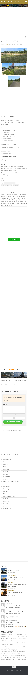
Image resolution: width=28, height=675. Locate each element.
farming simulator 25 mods (13, 634)
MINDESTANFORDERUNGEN (6, 651)
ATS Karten (6, 484)
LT (9, 649)
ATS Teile (5, 506)
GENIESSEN (7, 647)
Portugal (13, 653)
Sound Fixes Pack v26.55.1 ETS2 (16, 577)
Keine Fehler (20, 647)
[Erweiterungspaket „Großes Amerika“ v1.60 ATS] (4, 592)
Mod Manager (16, 185)
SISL (23, 653)
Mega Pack (14, 649)
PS (17, 653)
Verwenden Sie (19, 655)
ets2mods (5, 44)
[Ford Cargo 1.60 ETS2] (4, 571)
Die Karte (19, 638)
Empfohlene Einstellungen (6, 185)
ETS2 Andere (6, 479)
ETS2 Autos (6, 462)
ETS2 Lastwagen (7, 459)
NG (4, 653)
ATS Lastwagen (7, 486)
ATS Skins (5, 503)
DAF (5, 638)
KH (24, 647)
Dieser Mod (6, 640)
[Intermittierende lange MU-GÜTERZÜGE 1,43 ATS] (7, 375)
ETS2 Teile (5, 474)
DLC (12, 641)
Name (4, 415)
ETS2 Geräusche (7, 476)
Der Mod (13, 638)
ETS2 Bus (5, 467)
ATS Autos (5, 491)
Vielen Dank (25, 655)
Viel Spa (2, 657)
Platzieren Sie (8, 653)
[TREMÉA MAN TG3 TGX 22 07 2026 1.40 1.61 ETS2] (4, 585)
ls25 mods (3, 636)
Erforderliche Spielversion (5, 642)
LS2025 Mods (23, 634)
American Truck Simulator (10, 183)
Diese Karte (24, 638)
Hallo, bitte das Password (13, 618)
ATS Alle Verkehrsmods (9, 496)
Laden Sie (3, 649)
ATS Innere (5, 498)
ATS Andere (4, 37)
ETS (21, 643)
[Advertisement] (14, 21)
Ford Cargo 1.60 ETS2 (14, 571)
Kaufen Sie (15, 647)
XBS (19, 657)
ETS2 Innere (6, 469)
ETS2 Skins (5, 471)
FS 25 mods (23, 657)
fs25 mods (3, 634)
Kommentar (6, 404)
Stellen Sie (12, 655)
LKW (7, 648)
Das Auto (8, 638)
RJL (18, 653)
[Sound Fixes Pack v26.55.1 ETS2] (4, 578)
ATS (25, 636)
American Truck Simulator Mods (11, 481)
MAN (11, 649)
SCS (20, 653)
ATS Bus (5, 494)
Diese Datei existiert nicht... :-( (14, 622)
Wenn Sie (8, 657)
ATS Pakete (6, 501)
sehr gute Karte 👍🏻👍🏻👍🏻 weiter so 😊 (16, 626)
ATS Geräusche (6, 508)
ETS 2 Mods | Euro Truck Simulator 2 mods (11, 2)
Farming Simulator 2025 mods (8, 659)
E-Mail (16, 415)
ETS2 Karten (6, 457)
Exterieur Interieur (17, 645)
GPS (12, 647)
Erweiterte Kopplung (14, 643)
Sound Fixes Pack (5, 655)
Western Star (15, 657)
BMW (2, 638)
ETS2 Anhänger (7, 464)
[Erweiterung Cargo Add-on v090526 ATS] (20, 375)
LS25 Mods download (21, 659)
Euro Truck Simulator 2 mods (11, 454)
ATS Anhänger (6, 489)
